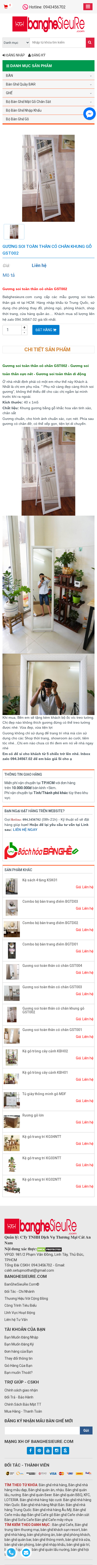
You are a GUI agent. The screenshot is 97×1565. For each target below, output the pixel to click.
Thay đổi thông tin (18, 1358)
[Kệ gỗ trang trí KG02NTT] (12, 1185)
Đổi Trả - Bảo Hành (18, 1397)
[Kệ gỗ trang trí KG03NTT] (12, 1164)
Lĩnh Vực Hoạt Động (19, 1313)
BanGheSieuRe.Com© (21, 1284)
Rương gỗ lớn (33, 1115)
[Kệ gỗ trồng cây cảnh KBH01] (12, 1078)
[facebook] (30, 1450)
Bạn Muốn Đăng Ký (19, 1344)
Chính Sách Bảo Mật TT (22, 1404)
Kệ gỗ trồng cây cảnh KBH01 (45, 1072)
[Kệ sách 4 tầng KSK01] (12, 886)
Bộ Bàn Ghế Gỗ (17, 119)
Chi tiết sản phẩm (47, 350)
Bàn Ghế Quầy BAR (21, 84)
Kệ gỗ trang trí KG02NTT (41, 1179)
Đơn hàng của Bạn (18, 1351)
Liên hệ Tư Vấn (16, 1320)
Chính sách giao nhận (21, 1390)
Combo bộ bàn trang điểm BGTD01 (50, 944)
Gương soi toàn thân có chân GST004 (52, 966)
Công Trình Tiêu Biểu (20, 1305)
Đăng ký (38, 55)
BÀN (9, 76)
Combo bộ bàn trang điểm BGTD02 (50, 923)
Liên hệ (39, 265)
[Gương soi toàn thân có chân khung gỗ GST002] (48, 178)
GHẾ (9, 93)
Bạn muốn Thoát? (18, 1373)
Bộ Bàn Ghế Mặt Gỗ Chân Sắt (28, 102)
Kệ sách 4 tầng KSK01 (39, 880)
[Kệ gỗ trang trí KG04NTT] (12, 1143)
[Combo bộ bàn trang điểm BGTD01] (12, 950)
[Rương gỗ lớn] (12, 1121)
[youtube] (48, 1450)
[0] (6, 7)
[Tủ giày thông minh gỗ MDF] (12, 1100)
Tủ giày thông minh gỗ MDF (44, 1094)
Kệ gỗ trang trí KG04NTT (41, 1137)
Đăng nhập (15, 55)
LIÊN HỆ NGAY (25, 830)
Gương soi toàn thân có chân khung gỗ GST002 (53, 1010)
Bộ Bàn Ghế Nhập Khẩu (24, 110)
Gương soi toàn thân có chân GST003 (52, 987)
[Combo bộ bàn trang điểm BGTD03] (12, 907)
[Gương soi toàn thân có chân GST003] (12, 993)
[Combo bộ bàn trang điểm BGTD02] (12, 929)
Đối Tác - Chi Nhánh (19, 1292)
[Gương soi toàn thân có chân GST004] (12, 972)
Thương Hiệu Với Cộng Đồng (26, 1298)
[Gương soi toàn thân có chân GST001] (12, 1036)
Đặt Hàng (44, 330)
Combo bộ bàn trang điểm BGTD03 (50, 901)
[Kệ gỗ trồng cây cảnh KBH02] (12, 1057)
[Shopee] (65, 1450)
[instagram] (56, 1450)
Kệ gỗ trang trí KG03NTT (41, 1158)
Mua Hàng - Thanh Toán (23, 1411)
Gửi (86, 1430)
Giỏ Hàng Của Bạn (18, 1366)
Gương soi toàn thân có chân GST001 (52, 1030)
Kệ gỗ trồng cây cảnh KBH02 (45, 1051)
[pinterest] (39, 1450)
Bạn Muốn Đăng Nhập (21, 1337)
